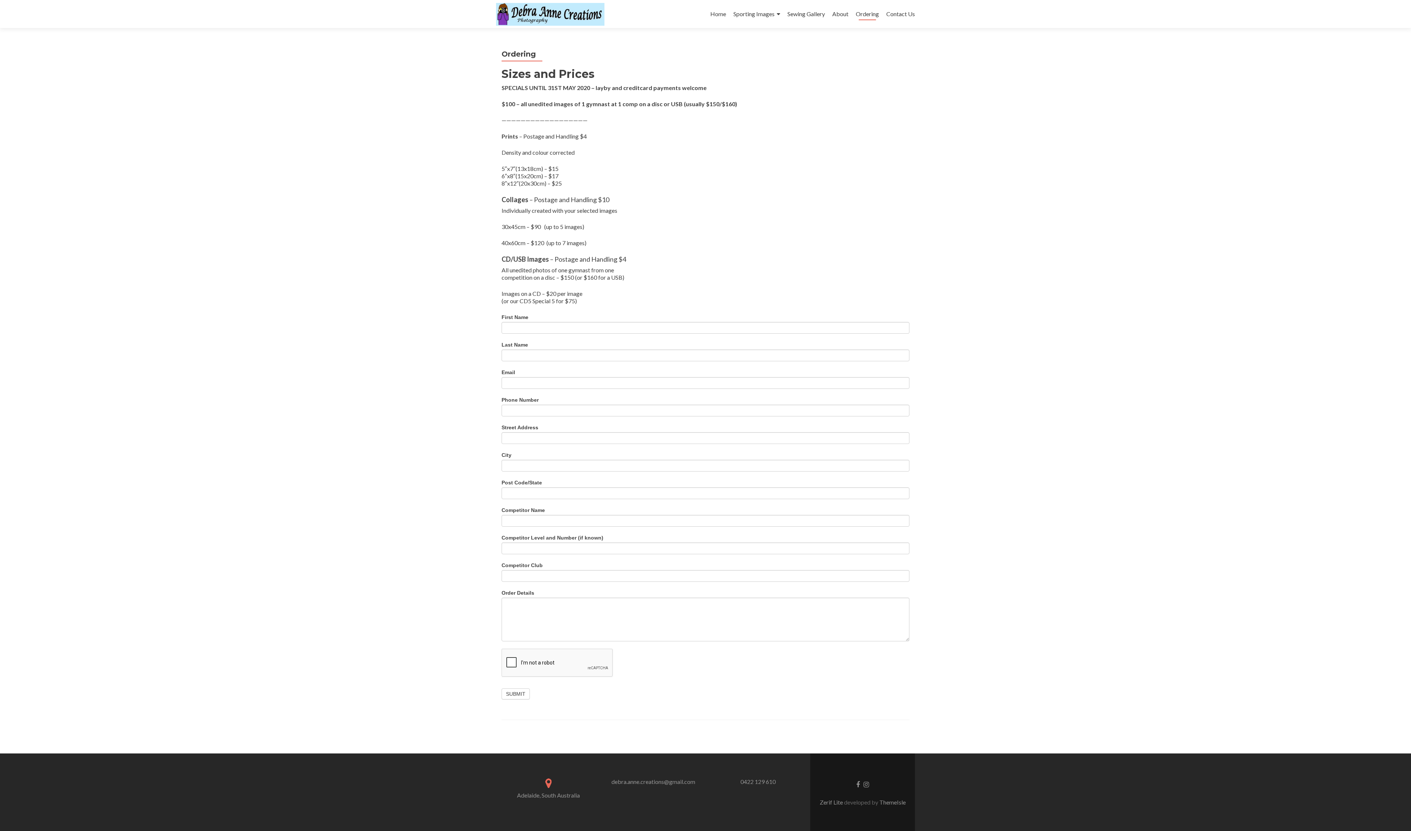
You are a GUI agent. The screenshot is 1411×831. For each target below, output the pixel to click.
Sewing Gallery (806, 13)
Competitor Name (523, 510)
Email (508, 372)
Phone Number (520, 400)
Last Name (515, 345)
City (506, 455)
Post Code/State (522, 483)
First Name (515, 317)
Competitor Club (522, 565)
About (840, 13)
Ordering (867, 13)
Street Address (520, 427)
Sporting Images (754, 13)
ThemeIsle (892, 802)
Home (718, 13)
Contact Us (900, 13)
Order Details (518, 593)
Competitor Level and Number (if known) (552, 538)
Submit (515, 694)
